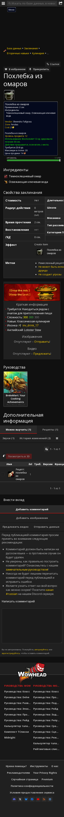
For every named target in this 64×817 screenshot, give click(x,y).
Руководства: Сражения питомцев (47, 726)
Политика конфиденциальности (32, 786)
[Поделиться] (60, 3)
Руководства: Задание (47, 714)
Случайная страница (24, 779)
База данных (14, 48)
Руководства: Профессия (18, 714)
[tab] (18, 429)
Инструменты (39, 766)
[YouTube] (38, 799)
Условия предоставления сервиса (32, 792)
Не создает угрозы (49, 274)
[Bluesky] (26, 799)
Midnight (9, 737)
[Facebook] (32, 799)
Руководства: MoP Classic (47, 685)
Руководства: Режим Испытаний (47, 737)
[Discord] (14, 799)
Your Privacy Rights (45, 772)
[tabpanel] (32, 469)
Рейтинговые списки (47, 749)
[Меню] (3, 3)
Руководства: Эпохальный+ (18, 708)
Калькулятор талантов (18, 726)
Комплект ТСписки (16, 731)
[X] (20, 799)
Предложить (42, 354)
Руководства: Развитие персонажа (18, 703)
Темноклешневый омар (18, 113)
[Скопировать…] (46, 449)
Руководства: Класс (17, 691)
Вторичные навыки (18, 53)
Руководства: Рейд (16, 720)
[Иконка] (9, 95)
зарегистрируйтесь (11, 653)
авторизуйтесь (41, 649)
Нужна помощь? (16, 766)
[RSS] (44, 799)
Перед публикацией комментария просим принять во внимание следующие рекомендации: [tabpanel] (31, 594)
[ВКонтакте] (50, 799)
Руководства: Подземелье (47, 703)
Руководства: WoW (17, 685)
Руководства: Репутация (47, 720)
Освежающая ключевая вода (28, 182)
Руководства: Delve (16, 697)
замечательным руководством (27, 569)
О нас (54, 766)
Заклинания (31, 48)
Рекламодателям (18, 772)
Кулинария (38, 53)
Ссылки (54, 64)
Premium (47, 779)
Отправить (41, 341)
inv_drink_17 (30, 325)
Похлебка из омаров (15, 133)
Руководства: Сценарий (47, 731)
